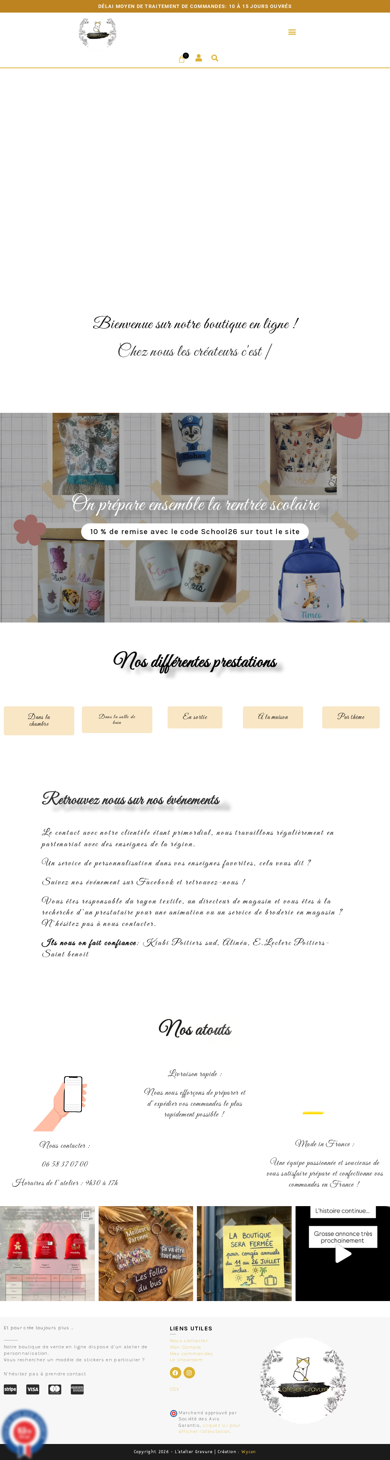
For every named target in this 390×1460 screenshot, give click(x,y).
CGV (175, 1389)
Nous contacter (189, 1340)
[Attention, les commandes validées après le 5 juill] (244, 1253)
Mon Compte (185, 1347)
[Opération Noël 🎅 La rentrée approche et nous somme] (47, 1253)
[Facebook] (175, 1372)
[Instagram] (189, 1372)
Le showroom (186, 1359)
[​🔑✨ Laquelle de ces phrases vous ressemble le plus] (146, 1253)
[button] (292, 31)
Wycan (248, 1451)
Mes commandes (192, 1353)
